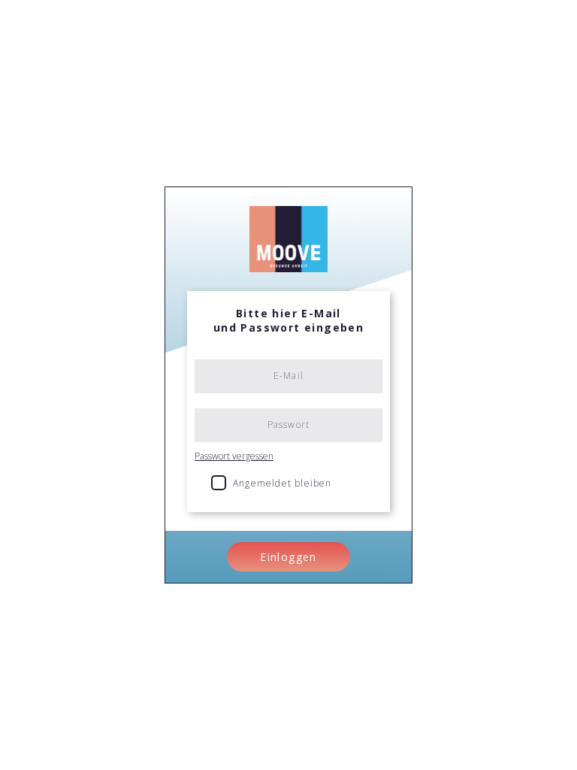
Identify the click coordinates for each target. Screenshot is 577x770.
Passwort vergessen (234, 456)
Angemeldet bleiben (282, 483)
